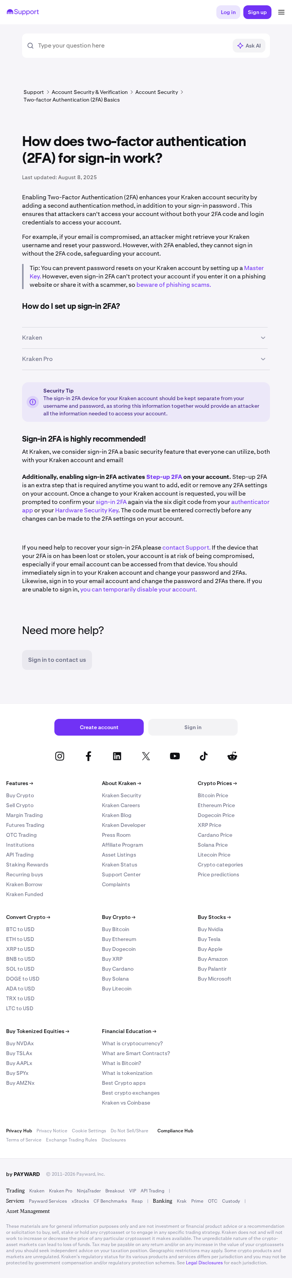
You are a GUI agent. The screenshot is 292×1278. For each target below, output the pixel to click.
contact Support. (186, 548)
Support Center (121, 874)
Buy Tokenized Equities (37, 1031)
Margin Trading (24, 815)
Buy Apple (210, 949)
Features (19, 783)
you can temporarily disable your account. (138, 589)
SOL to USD (20, 968)
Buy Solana (115, 978)
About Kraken (121, 783)
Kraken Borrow (24, 884)
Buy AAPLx (19, 1063)
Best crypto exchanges (131, 1092)
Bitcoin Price (213, 795)
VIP (132, 1191)
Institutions (20, 844)
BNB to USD (20, 958)
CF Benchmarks (110, 1201)
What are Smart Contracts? (136, 1053)
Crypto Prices (217, 783)
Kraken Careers (121, 805)
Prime (197, 1201)
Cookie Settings (89, 1131)
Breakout (115, 1191)
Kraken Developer (124, 825)
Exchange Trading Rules (71, 1140)
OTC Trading (21, 834)
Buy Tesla (209, 939)
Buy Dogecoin (119, 949)
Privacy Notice (51, 1131)
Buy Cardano (117, 968)
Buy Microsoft (215, 978)
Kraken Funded (24, 894)
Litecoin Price (214, 854)
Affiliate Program (122, 844)
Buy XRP (112, 958)
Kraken (36, 1191)
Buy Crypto (20, 795)
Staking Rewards (27, 864)
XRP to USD (20, 949)
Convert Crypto (28, 917)
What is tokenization (127, 1073)
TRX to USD (20, 998)
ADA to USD (20, 988)
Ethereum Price (216, 805)
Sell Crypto (19, 805)
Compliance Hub (175, 1131)
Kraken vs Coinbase (126, 1102)
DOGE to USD (23, 978)
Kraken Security (121, 795)
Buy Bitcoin (115, 929)
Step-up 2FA (164, 477)
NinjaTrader (89, 1191)
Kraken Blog (117, 815)
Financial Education (129, 1031)
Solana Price (213, 844)
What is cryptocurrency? (132, 1043)
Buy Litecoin (117, 988)
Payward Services (48, 1201)
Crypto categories (220, 864)
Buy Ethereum (119, 939)
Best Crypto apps (124, 1082)
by (23, 1174)
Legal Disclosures (204, 1263)
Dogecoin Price (216, 815)
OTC (212, 1201)
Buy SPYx (17, 1073)
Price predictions (218, 874)
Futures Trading (25, 825)
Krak (182, 1201)
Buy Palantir (212, 968)
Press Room (116, 834)
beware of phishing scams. (173, 285)
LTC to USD (19, 1008)
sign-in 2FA (111, 502)
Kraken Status (119, 864)
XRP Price (209, 825)
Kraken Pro (60, 1191)
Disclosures (114, 1140)
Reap (137, 1201)
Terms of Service (23, 1140)
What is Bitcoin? (121, 1063)
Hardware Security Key (86, 510)
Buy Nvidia (210, 929)
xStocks (80, 1201)
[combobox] (132, 45)
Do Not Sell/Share (129, 1131)
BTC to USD (20, 929)
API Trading (20, 854)
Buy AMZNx (20, 1082)
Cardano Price (215, 834)
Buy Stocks (214, 917)
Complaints (116, 884)
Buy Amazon (213, 958)
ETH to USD (20, 939)
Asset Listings (119, 854)
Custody (231, 1201)
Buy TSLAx (19, 1053)
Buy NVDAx (20, 1043)
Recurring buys (24, 874)
